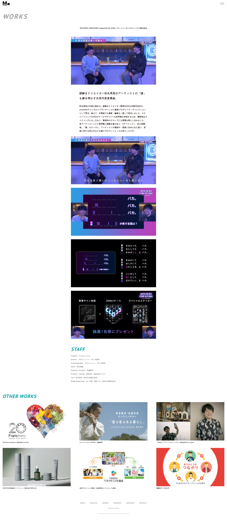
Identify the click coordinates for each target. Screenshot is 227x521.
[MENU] (222, 3)
